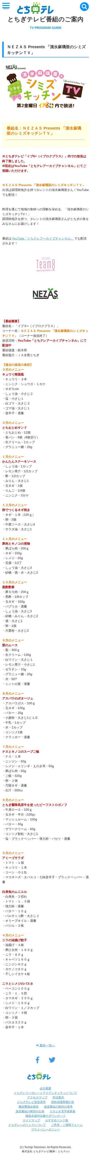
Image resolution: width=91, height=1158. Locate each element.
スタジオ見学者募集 (63, 1111)
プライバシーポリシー (45, 1129)
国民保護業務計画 (62, 1102)
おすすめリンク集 (56, 1120)
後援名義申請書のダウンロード (45, 1116)
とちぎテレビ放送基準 (31, 1102)
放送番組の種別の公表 (30, 1111)
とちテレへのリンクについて (27, 1125)
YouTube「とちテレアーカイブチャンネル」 (43, 238)
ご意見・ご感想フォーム (67, 1125)
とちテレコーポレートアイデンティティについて (45, 1093)
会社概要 (45, 1088)
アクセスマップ (37, 1097)
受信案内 (58, 1097)
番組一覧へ (47, 1045)
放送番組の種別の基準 (58, 1106)
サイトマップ (31, 1120)
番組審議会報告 (29, 1106)
